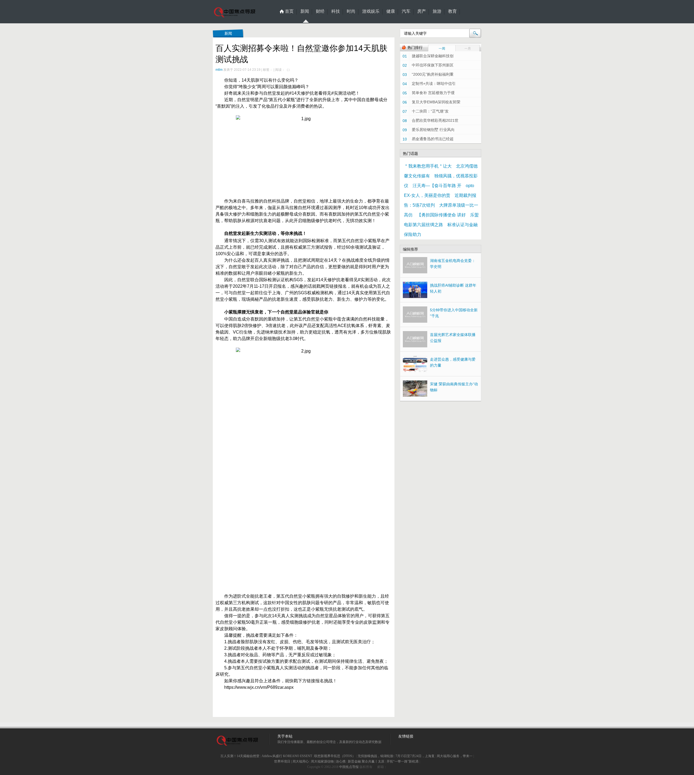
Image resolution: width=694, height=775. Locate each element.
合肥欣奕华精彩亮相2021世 (435, 120)
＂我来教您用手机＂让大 (428, 166)
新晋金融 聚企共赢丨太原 (366, 761)
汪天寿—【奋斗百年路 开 (437, 185)
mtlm (219, 70)
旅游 (437, 11)
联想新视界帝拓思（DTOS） (334, 756)
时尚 (351, 11)
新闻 (304, 11)
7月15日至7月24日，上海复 (415, 756)
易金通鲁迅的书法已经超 (433, 139)
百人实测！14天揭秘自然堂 (239, 756)
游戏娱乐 (371, 11)
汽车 (406, 11)
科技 (335, 11)
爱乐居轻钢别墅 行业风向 (433, 129)
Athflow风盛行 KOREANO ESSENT (287, 756)
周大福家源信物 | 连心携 (328, 761)
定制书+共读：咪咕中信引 (434, 83)
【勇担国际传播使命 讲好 (441, 215)
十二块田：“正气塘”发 (430, 111)
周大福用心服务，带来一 (455, 756)
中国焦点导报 (349, 767)
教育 (452, 11)
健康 (390, 11)
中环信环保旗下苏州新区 (433, 65)
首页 (289, 11)
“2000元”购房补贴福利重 (433, 74)
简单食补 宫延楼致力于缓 (433, 93)
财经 (320, 11)
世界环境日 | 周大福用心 (291, 761)
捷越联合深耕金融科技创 (433, 56)
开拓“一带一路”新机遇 (403, 761)
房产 (421, 11)
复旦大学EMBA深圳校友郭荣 (436, 102)
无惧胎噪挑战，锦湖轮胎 (375, 756)
